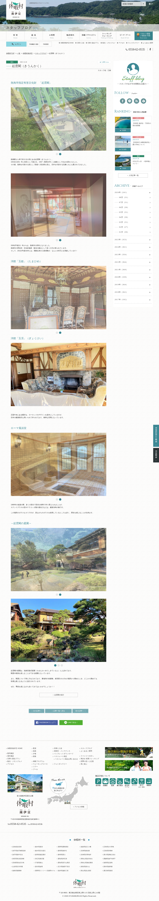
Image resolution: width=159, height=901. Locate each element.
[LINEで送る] (129, 101)
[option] (58, 119)
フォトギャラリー (133, 43)
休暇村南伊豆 (28, 53)
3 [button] (62, 665)
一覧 (18, 53)
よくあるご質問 (148, 43)
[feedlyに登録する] (143, 101)
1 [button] (57, 154)
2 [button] (60, 154)
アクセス (121, 43)
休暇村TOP (10, 53)
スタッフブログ (41, 53)
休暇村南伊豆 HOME (67, 43)
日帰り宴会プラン (93, 43)
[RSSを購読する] (136, 101)
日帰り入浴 (80, 43)
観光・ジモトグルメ (108, 43)
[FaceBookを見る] (122, 101)
